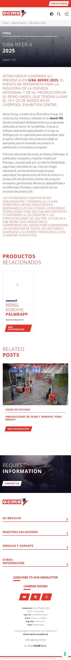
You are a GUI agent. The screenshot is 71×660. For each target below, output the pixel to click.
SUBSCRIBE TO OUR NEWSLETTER (35, 577)
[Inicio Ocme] (15, 13)
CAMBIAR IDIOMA (36, 586)
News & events (19, 23)
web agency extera (36, 639)
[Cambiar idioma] (51, 14)
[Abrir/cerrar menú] (66, 14)
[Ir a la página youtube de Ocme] (24, 596)
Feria (7, 33)
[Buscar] (58, 14)
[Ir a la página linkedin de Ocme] (35, 596)
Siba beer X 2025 (37, 23)
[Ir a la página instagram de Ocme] (46, 596)
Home (6, 23)
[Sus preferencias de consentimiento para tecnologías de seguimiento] (65, 654)
